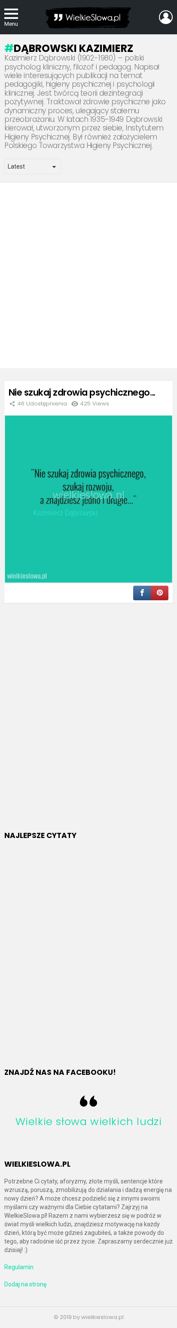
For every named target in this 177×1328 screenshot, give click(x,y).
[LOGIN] (166, 17)
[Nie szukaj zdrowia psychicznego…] (88, 499)
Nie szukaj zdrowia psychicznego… (82, 392)
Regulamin (19, 1267)
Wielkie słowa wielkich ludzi (88, 1121)
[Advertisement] (88, 275)
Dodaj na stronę (25, 1284)
